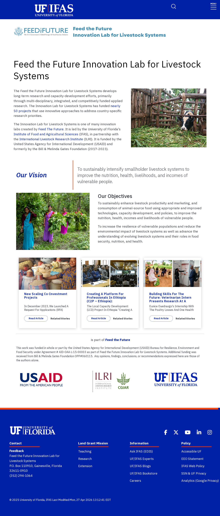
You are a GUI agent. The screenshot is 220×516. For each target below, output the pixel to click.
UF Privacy (198, 473)
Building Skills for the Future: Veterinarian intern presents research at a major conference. (170, 299)
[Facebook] (166, 432)
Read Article (36, 318)
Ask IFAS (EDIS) (141, 451)
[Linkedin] (199, 432)
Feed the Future (117, 340)
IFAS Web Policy (192, 466)
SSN (184, 473)
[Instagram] (210, 432)
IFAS (49, 500)
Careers (135, 480)
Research (85, 459)
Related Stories (60, 318)
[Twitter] (176, 432)
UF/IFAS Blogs (140, 466)
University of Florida (32, 500)
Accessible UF (191, 451)
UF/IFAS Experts (142, 459)
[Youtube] (188, 432)
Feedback (16, 451)
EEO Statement (192, 459)
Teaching (84, 451)
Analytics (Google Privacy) (200, 480)
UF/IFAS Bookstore (143, 473)
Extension (85, 466)
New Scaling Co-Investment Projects (45, 295)
